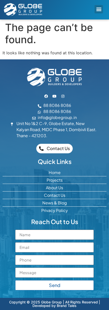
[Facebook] (46, 96)
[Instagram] (62, 96)
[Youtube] (54, 96)
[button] (99, 9)
